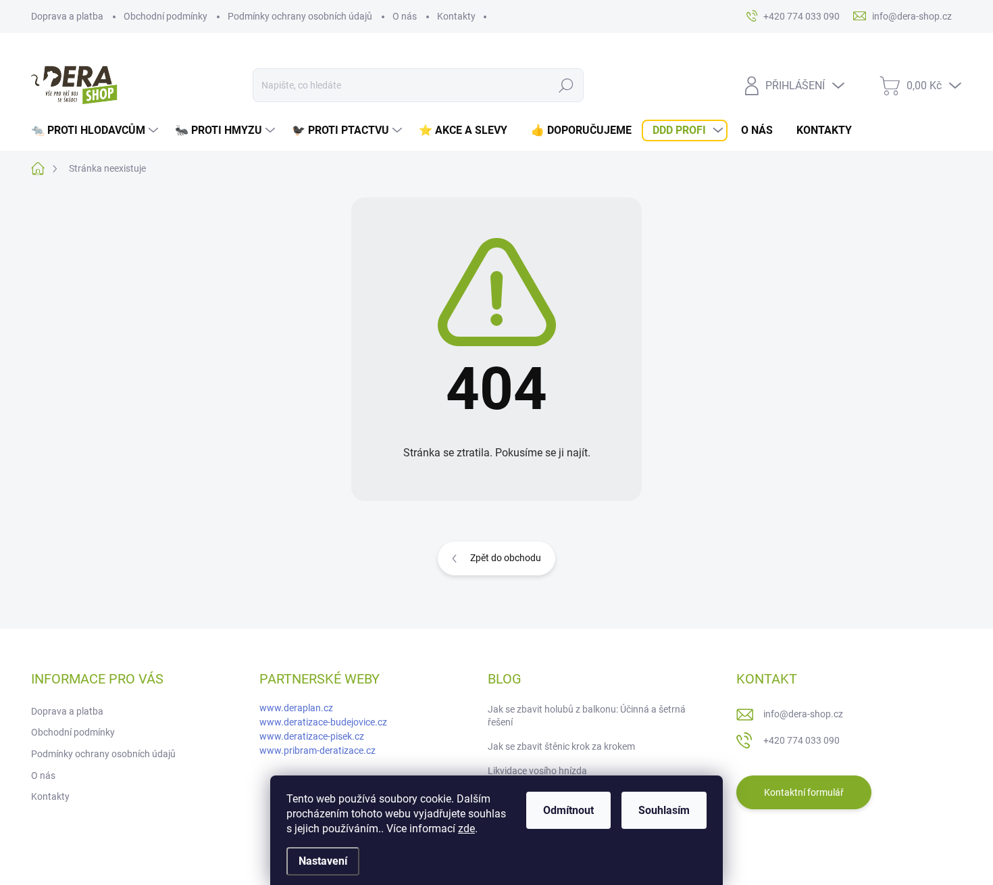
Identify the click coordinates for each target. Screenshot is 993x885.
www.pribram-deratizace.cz (317, 750)
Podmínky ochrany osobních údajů (300, 16)
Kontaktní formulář (804, 792)
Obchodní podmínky (165, 16)
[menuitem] (96, 130)
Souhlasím (664, 810)
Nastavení (323, 861)
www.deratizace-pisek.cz (311, 736)
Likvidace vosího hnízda (537, 770)
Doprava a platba (67, 16)
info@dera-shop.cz (803, 714)
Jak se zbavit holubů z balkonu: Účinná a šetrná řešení (587, 716)
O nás (404, 16)
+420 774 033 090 (801, 740)
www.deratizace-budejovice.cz (323, 722)
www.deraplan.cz (296, 707)
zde (466, 828)
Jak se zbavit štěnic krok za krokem (561, 746)
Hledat (566, 85)
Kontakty (456, 16)
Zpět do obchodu (505, 557)
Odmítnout (568, 810)
